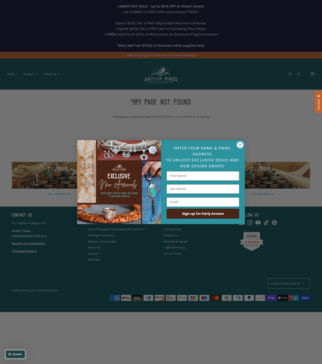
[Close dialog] (240, 145)
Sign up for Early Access (203, 213)
